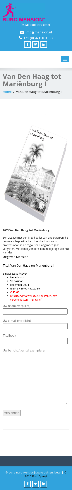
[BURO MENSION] (36, 12)
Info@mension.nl (38, 32)
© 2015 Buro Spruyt (45, 474)
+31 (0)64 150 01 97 (38, 38)
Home (7, 91)
